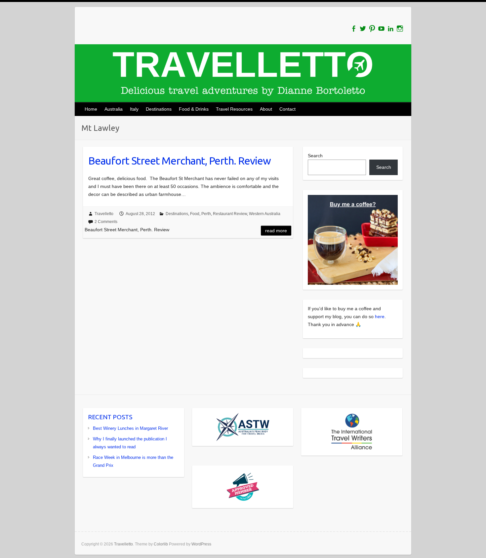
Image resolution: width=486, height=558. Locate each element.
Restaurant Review (230, 213)
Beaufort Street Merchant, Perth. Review (179, 161)
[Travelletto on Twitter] (362, 28)
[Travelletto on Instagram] (399, 28)
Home (91, 109)
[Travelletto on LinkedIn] (390, 28)
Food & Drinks (194, 109)
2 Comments (106, 221)
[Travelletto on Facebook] (353, 28)
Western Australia (264, 213)
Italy (134, 109)
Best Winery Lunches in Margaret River (130, 428)
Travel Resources (234, 109)
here (380, 316)
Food (194, 213)
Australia (113, 109)
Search (315, 155)
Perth (206, 213)
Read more (276, 230)
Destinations (159, 109)
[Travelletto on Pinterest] (372, 28)
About (266, 109)
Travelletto (104, 213)
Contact (287, 109)
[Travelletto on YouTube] (381, 28)
